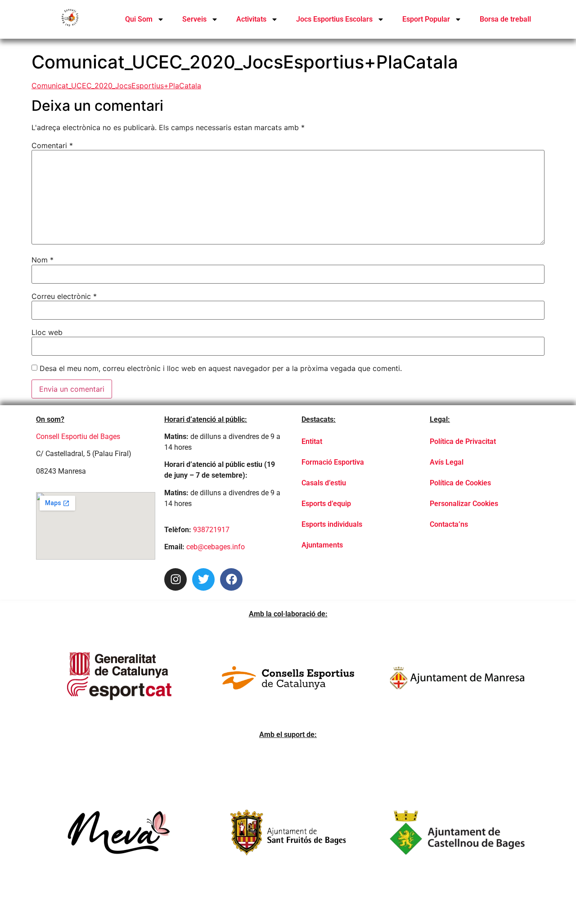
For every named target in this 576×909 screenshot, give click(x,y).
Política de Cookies (460, 483)
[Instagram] (175, 579)
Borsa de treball (505, 19)
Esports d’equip (326, 503)
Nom (43, 259)
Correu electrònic (64, 296)
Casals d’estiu (324, 483)
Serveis (194, 19)
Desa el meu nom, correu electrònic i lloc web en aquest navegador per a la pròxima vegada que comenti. (221, 368)
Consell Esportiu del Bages (78, 436)
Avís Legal (447, 462)
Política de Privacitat (463, 441)
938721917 (211, 529)
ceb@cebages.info (215, 547)
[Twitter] (203, 579)
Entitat (312, 441)
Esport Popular (426, 19)
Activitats (251, 19)
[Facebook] (231, 579)
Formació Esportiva (333, 462)
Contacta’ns (449, 524)
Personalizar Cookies (464, 503)
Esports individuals (332, 524)
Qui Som (139, 19)
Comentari (52, 145)
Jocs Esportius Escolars (334, 19)
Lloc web (47, 332)
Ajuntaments (322, 545)
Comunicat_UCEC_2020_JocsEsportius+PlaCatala (116, 85)
